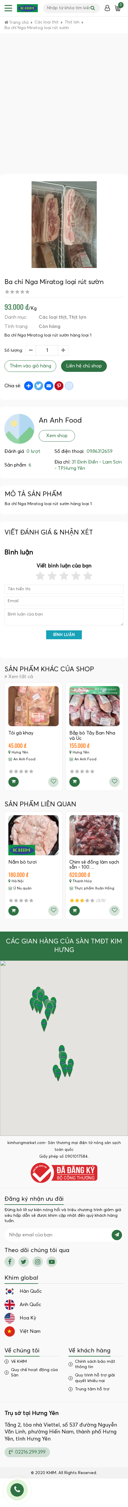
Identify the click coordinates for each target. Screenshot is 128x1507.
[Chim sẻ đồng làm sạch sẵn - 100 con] (94, 835)
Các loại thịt (53, 317)
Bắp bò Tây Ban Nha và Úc (92, 736)
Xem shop (57, 435)
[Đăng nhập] (107, 8)
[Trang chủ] (27, 8)
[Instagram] (37, 1262)
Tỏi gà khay (20, 733)
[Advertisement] (64, 107)
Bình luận (64, 635)
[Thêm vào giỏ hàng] (13, 781)
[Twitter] (23, 1262)
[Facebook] (9, 1262)
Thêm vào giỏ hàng (30, 366)
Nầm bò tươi (22, 862)
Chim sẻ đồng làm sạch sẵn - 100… (94, 865)
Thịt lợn (77, 317)
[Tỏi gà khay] (33, 706)
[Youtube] (51, 1262)
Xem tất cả (20, 676)
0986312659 (100, 451)
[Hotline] (17, 1490)
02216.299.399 (30, 1452)
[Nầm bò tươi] (33, 835)
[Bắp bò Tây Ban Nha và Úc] (94, 706)
